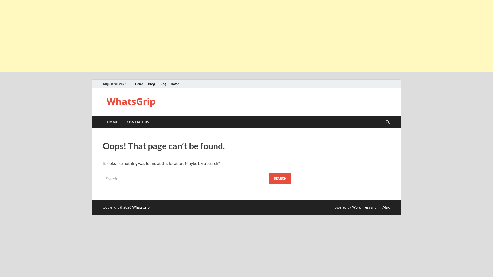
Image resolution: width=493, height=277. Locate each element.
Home (139, 84)
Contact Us (138, 122)
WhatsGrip (131, 101)
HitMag (383, 207)
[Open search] (388, 122)
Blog (151, 84)
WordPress (361, 207)
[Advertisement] (154, 36)
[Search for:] (197, 178)
